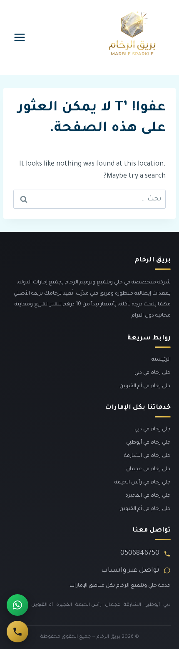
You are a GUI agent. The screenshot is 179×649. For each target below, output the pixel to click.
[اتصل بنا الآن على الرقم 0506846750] (17, 631)
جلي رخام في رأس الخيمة (142, 483)
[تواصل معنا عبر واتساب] (17, 605)
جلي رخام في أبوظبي (148, 443)
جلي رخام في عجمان (148, 469)
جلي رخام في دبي (152, 373)
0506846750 (139, 553)
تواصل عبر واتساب (130, 570)
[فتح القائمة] (20, 37)
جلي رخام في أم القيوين (145, 386)
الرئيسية (161, 360)
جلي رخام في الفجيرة (148, 496)
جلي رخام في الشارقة (147, 456)
